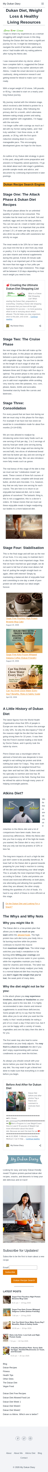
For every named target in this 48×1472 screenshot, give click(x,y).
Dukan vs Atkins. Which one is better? (20, 1414)
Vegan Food (8, 1386)
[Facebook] (18, 1438)
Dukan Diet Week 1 (12, 1402)
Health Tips (8, 1375)
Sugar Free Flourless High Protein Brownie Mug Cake (26, 1298)
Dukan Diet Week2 (11, 1410)
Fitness (6, 1371)
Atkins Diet (30, 1453)
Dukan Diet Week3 (11, 1406)
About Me (18, 1453)
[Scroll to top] (41, 1468)
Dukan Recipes (10, 1367)
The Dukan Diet (10, 1383)
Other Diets (8, 1379)
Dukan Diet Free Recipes (14, 1393)
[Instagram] (30, 1438)
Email (6, 1267)
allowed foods (24, 935)
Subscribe (10, 1272)
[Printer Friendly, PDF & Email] (13, 30)
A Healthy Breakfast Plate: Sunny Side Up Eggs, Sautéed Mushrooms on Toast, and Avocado (28, 1350)
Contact (24, 1458)
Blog (5, 1364)
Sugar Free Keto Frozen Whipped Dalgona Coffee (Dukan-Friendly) (26, 1310)
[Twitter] (24, 1438)
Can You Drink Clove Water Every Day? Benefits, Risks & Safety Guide (28, 1323)
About (8, 1453)
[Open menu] (42, 3)
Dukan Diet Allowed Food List (16, 1397)
